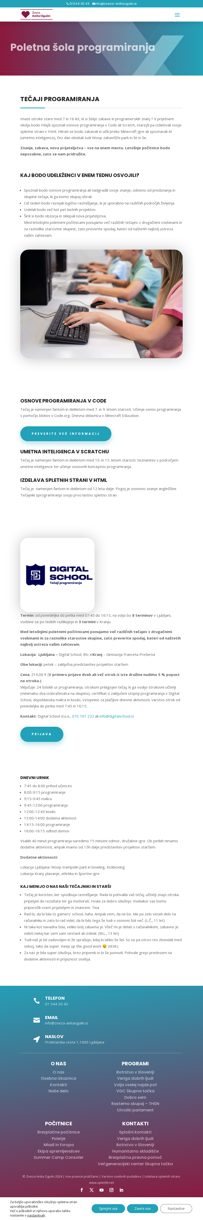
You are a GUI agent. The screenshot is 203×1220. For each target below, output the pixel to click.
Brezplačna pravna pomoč (135, 1157)
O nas (58, 1072)
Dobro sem (135, 1097)
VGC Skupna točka (135, 1091)
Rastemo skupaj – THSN (135, 1103)
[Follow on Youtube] (101, 1190)
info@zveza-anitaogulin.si (116, 3)
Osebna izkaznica (58, 1078)
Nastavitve (176, 1208)
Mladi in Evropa (59, 1145)
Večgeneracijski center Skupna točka (135, 1164)
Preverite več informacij (66, 434)
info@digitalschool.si (117, 716)
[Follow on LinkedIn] (121, 1190)
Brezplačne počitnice (58, 1132)
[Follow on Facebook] (82, 1190)
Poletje (58, 1138)
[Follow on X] (92, 1190)
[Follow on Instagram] (111, 1190)
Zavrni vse (142, 1208)
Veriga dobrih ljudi (135, 1078)
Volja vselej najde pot (135, 1085)
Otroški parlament (135, 1110)
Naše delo (59, 1091)
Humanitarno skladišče (135, 1151)
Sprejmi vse (108, 1208)
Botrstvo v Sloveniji (135, 1072)
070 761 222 (83, 716)
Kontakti (58, 1085)
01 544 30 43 (79, 3)
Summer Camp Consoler (58, 1157)
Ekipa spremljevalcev (59, 1151)
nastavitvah (36, 1215)
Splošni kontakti (135, 1132)
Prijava (42, 734)
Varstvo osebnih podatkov (121, 1176)
